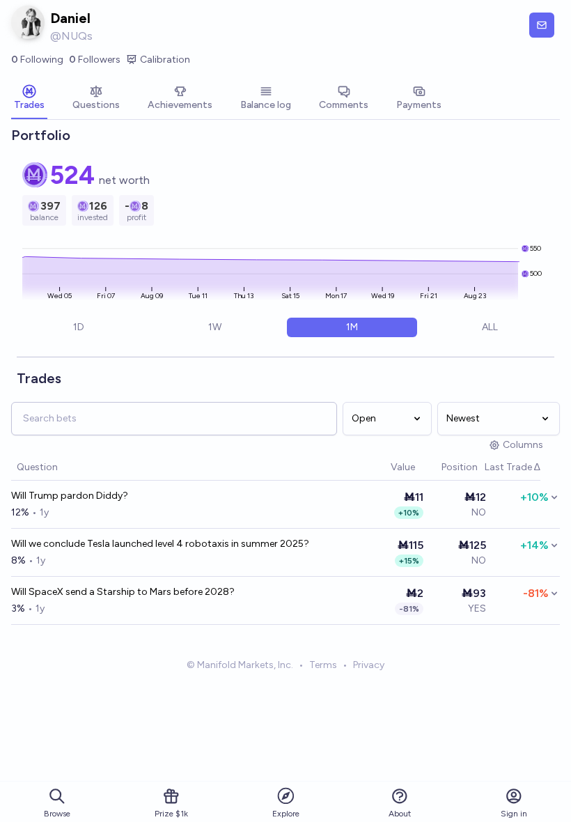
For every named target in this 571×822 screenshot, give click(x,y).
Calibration (165, 59)
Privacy (368, 665)
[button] (383, 468)
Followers (94, 59)
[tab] (29, 99)
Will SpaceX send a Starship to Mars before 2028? (123, 592)
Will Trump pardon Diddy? (69, 496)
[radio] (78, 327)
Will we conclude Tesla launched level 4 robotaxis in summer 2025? (160, 544)
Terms (323, 665)
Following (37, 59)
